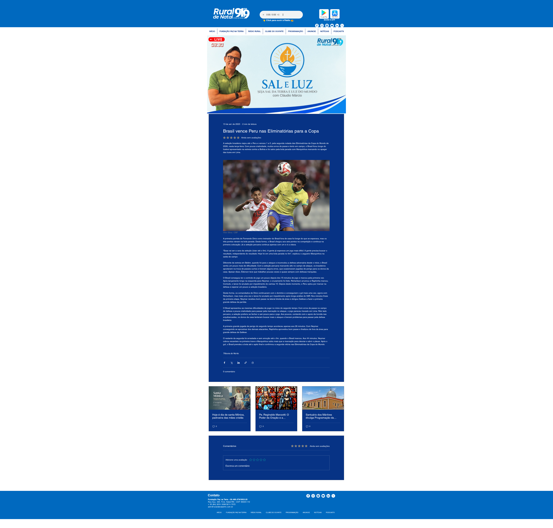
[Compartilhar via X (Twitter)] (231, 362)
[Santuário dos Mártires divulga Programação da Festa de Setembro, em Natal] (323, 398)
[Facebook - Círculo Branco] (317, 25)
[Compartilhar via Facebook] (224, 362)
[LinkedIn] (337, 25)
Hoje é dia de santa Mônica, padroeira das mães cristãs (228, 416)
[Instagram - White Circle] (322, 25)
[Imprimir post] (252, 362)
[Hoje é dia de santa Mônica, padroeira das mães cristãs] (229, 398)
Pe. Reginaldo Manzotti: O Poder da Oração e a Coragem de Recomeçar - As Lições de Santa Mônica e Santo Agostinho (276, 416)
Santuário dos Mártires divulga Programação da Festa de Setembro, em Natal (322, 416)
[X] (342, 25)
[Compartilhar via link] (245, 362)
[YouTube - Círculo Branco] (332, 25)
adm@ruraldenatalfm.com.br (220, 507)
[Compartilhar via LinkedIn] (238, 362)
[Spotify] (327, 25)
